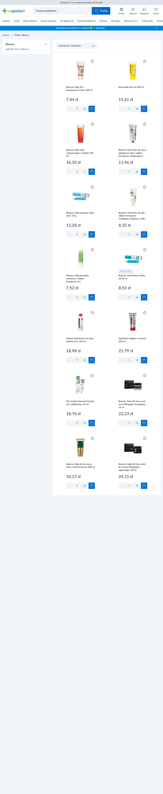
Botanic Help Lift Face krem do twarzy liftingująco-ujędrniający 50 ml (132, 467)
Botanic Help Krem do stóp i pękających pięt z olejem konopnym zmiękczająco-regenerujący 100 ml (132, 153)
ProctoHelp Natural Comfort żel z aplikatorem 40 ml (80, 403)
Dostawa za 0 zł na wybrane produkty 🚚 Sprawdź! (81, 3)
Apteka (6, 35)
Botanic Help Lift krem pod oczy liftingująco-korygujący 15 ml (132, 404)
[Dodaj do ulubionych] (92, 61)
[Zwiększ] (85, 109)
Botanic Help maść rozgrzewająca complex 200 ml (79, 153)
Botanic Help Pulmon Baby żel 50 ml (132, 277)
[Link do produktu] (80, 85)
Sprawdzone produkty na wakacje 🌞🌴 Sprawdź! (80, 28)
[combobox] (62, 11)
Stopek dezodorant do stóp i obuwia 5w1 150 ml (80, 340)
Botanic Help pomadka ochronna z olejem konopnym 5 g (77, 279)
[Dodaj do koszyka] (92, 109)
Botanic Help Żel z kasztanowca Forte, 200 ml (79, 88)
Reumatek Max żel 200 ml (131, 87)
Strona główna (21, 49)
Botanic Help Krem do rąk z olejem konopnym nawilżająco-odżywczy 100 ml (132, 216)
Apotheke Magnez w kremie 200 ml (132, 340)
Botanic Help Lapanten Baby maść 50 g (80, 214)
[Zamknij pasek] (156, 28)
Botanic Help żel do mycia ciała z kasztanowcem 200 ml (80, 465)
